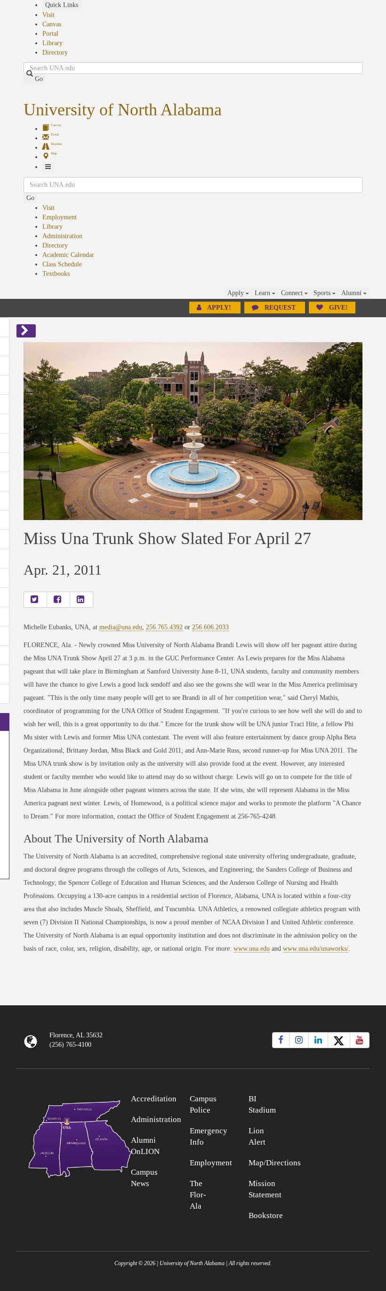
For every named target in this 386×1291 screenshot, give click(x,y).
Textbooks (56, 273)
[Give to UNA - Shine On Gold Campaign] (326, 1097)
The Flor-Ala (198, 1195)
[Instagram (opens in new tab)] (299, 1040)
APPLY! (219, 307)
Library (52, 43)
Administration (62, 236)
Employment (59, 217)
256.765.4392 (164, 627)
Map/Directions (275, 1162)
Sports (323, 293)
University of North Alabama (123, 109)
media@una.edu (120, 627)
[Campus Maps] (61, 1137)
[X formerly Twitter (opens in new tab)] (339, 1040)
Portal (50, 33)
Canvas (51, 24)
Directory (55, 52)
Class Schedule (62, 264)
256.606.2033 (210, 627)
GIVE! (337, 307)
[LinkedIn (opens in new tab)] (318, 1040)
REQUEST (280, 307)
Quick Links (61, 4)
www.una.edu (251, 948)
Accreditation (154, 1098)
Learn (263, 293)
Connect (293, 293)
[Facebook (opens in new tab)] (281, 1040)
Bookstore (266, 1215)
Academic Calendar (68, 254)
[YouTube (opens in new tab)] (360, 1040)
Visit (48, 14)
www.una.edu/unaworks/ (315, 948)
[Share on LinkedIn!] (81, 600)
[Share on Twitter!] (35, 600)
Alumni (352, 293)
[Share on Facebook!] (58, 600)
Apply (236, 293)
